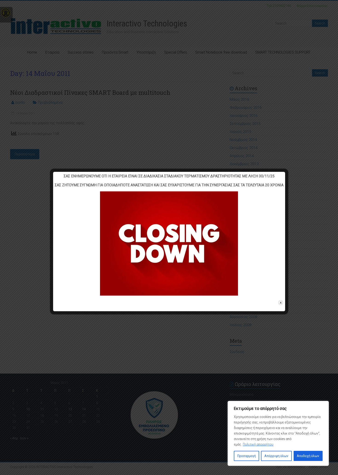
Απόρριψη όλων (276, 456)
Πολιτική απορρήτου (258, 444)
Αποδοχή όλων (308, 456)
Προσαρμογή (246, 456)
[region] (278, 433)
